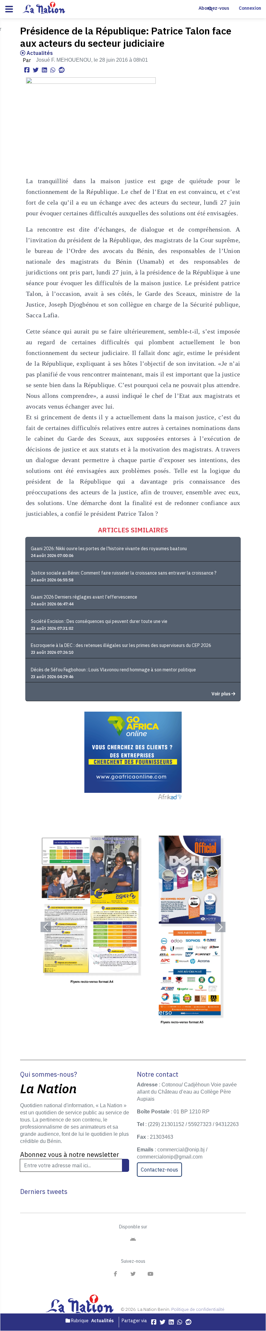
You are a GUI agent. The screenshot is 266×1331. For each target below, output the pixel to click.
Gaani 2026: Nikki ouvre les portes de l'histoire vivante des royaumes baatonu (109, 548)
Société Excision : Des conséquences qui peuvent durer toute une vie (99, 621)
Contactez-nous (159, 1169)
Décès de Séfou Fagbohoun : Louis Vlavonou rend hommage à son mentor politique (113, 670)
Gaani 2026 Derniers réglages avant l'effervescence (84, 597)
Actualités (39, 53)
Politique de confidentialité (197, 1309)
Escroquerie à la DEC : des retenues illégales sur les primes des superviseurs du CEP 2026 (121, 645)
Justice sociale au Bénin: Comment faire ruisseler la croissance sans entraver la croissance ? (123, 573)
